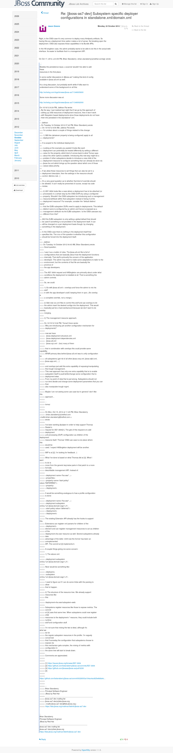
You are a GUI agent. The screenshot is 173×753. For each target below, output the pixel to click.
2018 (16, 79)
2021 (16, 55)
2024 (16, 31)
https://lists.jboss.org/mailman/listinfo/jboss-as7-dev (65, 706)
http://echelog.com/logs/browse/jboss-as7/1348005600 (61, 92)
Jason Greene (54, 26)
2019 (16, 71)
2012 (16, 126)
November (18, 135)
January (17, 160)
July (16, 145)
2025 (16, 23)
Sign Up (155, 4)
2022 (16, 47)
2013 (16, 118)
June (16, 147)
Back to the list (140, 30)
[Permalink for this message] (127, 28)
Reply (43, 739)
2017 (16, 87)
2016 (16, 95)
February (18, 158)
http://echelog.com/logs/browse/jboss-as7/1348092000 (61, 102)
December (18, 132)
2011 (16, 170)
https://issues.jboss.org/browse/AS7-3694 (64, 663)
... (40, 64)
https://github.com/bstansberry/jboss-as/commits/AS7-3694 (71, 665)
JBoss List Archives (79, 3)
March (17, 155)
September (18, 140)
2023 (16, 39)
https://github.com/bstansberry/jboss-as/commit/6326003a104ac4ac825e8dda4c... (72, 678)
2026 (16, 16)
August (17, 142)
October (17, 137)
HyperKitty (86, 750)
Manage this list (130, 4)
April (16, 152)
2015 (16, 103)
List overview (20, 185)
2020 (16, 63)
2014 (16, 110)
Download (19, 190)
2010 (16, 178)
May (16, 150)
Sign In (145, 4)
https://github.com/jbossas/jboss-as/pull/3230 (66, 668)
